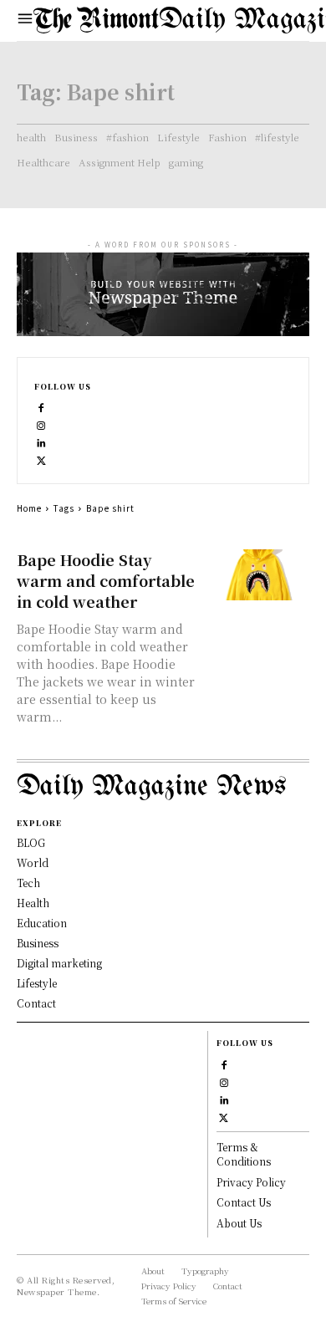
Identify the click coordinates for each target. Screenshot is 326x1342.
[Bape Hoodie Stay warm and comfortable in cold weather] (258, 574)
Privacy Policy (251, 1182)
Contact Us (243, 1202)
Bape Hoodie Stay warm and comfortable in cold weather (106, 580)
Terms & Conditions (243, 1154)
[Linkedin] (41, 441)
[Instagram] (41, 423)
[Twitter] (41, 459)
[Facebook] (41, 406)
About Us (239, 1223)
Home (29, 508)
